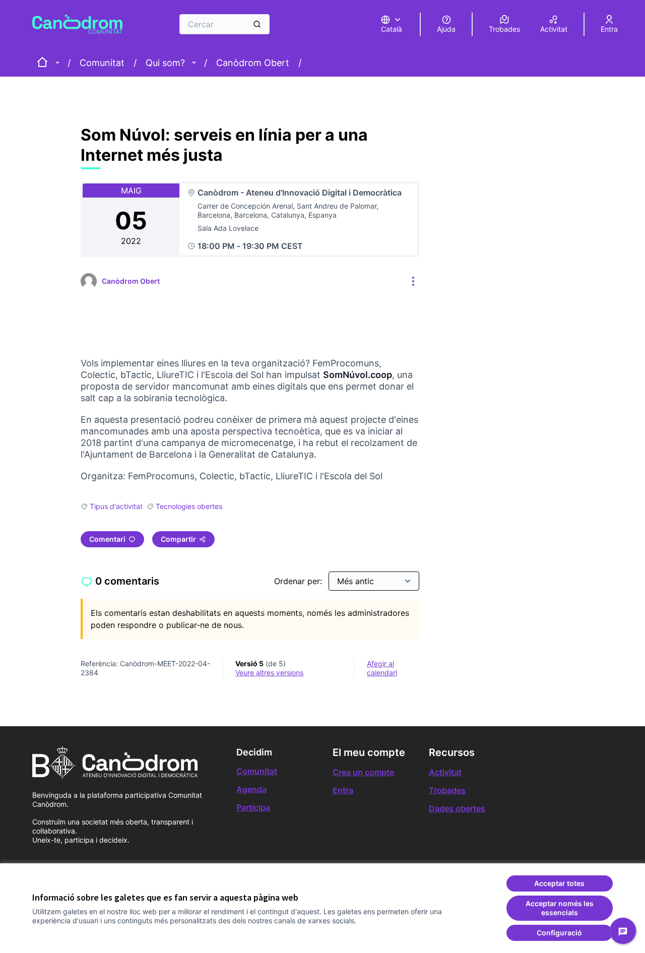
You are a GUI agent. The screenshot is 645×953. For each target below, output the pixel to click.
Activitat (445, 772)
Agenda (251, 789)
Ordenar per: (299, 581)
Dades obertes (457, 808)
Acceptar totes (559, 883)
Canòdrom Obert (252, 62)
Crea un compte (363, 772)
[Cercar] (257, 24)
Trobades (447, 790)
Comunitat (102, 62)
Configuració (559, 932)
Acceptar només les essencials (560, 908)
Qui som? (165, 62)
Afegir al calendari (382, 668)
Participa (253, 807)
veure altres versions (269, 672)
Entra (343, 790)
